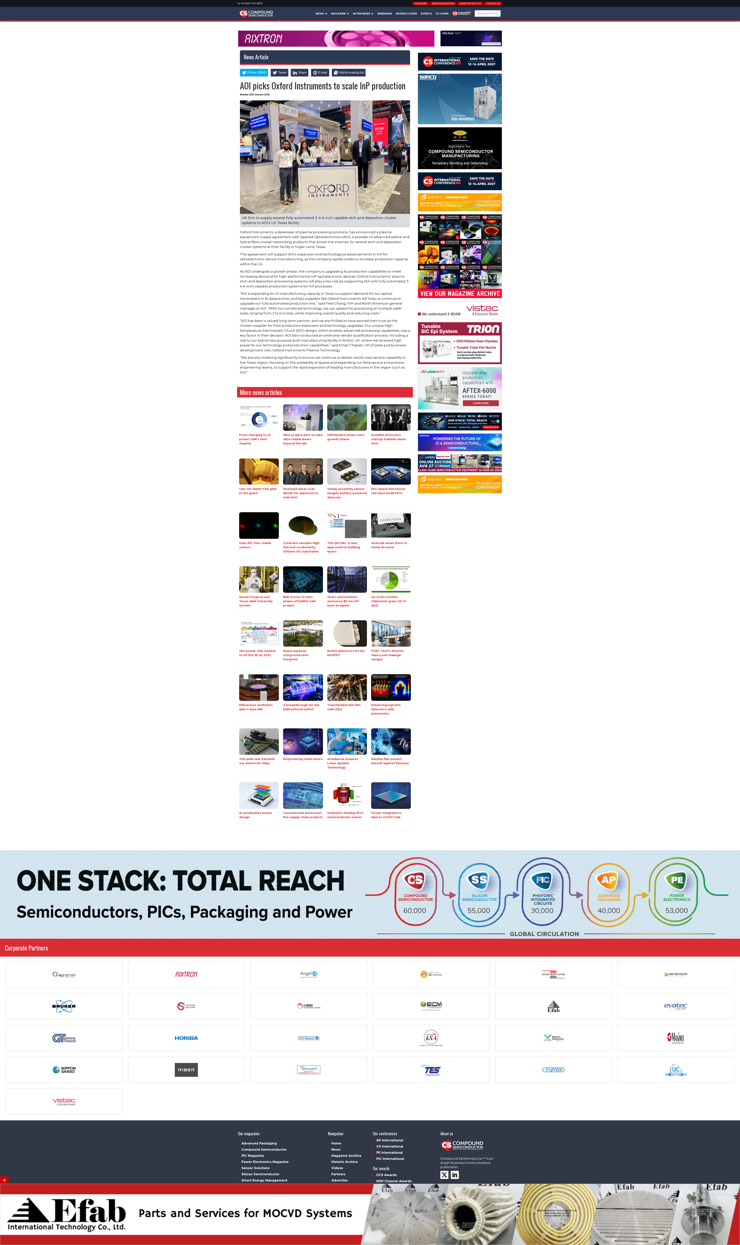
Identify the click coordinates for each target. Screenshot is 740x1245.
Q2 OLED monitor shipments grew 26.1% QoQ (388, 601)
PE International (389, 1152)
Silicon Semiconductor (260, 1174)
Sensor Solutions (255, 1168)
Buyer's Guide (406, 13)
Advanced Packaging (259, 1143)
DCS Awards (386, 1175)
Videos (337, 1168)
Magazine (338, 13)
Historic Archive (344, 1162)
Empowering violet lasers (303, 759)
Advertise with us (470, 3)
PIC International (390, 1159)
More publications (443, 3)
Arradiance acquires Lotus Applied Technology (342, 763)
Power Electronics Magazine (265, 1162)
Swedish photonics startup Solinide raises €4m (388, 439)
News (320, 13)
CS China (442, 13)
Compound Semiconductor (264, 1149)
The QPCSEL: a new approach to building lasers (343, 547)
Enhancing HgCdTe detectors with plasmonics (386, 709)
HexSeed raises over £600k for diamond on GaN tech (300, 493)
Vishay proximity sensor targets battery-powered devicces (347, 493)
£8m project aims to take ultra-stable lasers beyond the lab (303, 439)
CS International (389, 1146)
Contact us (493, 3)
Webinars (384, 13)
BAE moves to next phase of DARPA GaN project (299, 601)
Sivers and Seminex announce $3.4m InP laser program (343, 601)
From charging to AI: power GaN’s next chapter (255, 439)
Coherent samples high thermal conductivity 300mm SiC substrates (301, 547)
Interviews (362, 13)
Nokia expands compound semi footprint (296, 655)
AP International (389, 1140)
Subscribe (421, 3)
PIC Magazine (252, 1156)
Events (426, 13)
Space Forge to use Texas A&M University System (256, 601)
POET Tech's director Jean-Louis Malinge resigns (387, 655)
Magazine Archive (346, 1156)
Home (336, 1143)
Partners (338, 1174)
